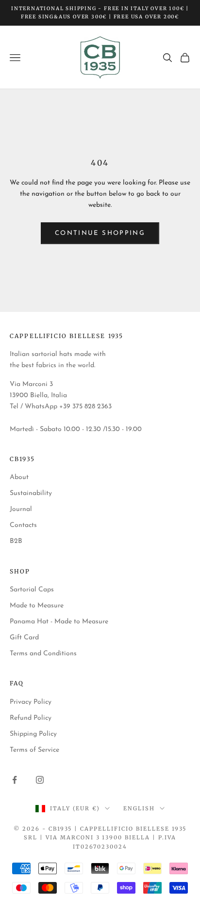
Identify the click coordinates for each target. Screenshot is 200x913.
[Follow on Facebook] (14, 780)
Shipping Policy (33, 734)
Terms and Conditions (43, 653)
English (139, 808)
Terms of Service (34, 750)
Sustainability (31, 493)
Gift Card (24, 637)
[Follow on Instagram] (40, 780)
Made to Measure (37, 605)
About (19, 477)
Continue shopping (100, 233)
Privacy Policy (30, 702)
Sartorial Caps (32, 589)
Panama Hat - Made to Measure (59, 621)
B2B (16, 541)
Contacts (23, 525)
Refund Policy (30, 718)
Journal (21, 509)
